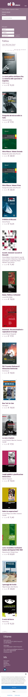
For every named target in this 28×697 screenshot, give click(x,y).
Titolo (3, 44)
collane (8, 32)
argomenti (8, 35)
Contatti (6, 662)
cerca (17, 35)
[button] (26, 674)
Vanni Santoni (11, 262)
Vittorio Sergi (5, 621)
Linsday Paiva (13, 260)
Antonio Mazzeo (6, 222)
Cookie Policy (9, 695)
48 (19, 49)
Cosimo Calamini (15, 257)
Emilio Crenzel (5, 83)
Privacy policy (17, 695)
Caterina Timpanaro (7, 479)
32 (17, 49)
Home (3, 9)
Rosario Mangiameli (11, 334)
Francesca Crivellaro (7, 120)
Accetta (14, 687)
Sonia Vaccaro (5, 371)
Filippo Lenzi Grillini (11, 513)
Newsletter (6, 663)
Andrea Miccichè (16, 154)
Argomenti (12, 9)
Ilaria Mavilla (21, 259)
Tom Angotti (5, 405)
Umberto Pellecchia (11, 440)
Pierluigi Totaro (14, 552)
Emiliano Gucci (14, 259)
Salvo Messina (14, 587)
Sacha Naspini (5, 260)
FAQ (5, 666)
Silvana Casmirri (6, 552)
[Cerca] (3, 23)
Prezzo (9, 44)
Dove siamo (6, 660)
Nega (14, 691)
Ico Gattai (8, 259)
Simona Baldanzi (6, 257)
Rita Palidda (9, 297)
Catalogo (7, 9)
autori (8, 29)
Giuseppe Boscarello (7, 154)
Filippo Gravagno (6, 587)
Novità (13, 44)
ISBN (7, 44)
